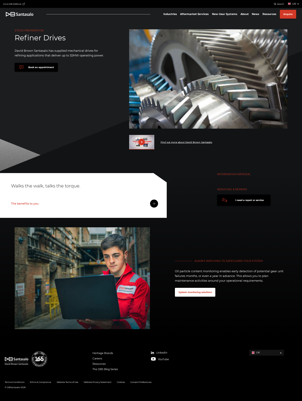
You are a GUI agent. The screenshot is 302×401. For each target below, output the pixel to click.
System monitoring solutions (195, 292)
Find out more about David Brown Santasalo (186, 142)
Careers (97, 358)
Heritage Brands (102, 353)
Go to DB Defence (12, 4)
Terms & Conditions (14, 382)
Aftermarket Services (194, 14)
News (255, 14)
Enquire (288, 14)
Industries (170, 14)
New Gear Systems (225, 14)
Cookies (121, 382)
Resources (269, 14)
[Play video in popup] (141, 142)
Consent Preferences (140, 382)
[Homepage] (19, 14)
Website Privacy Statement (97, 382)
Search (280, 4)
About (244, 14)
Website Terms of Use (67, 382)
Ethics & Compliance (40, 382)
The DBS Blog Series (105, 369)
